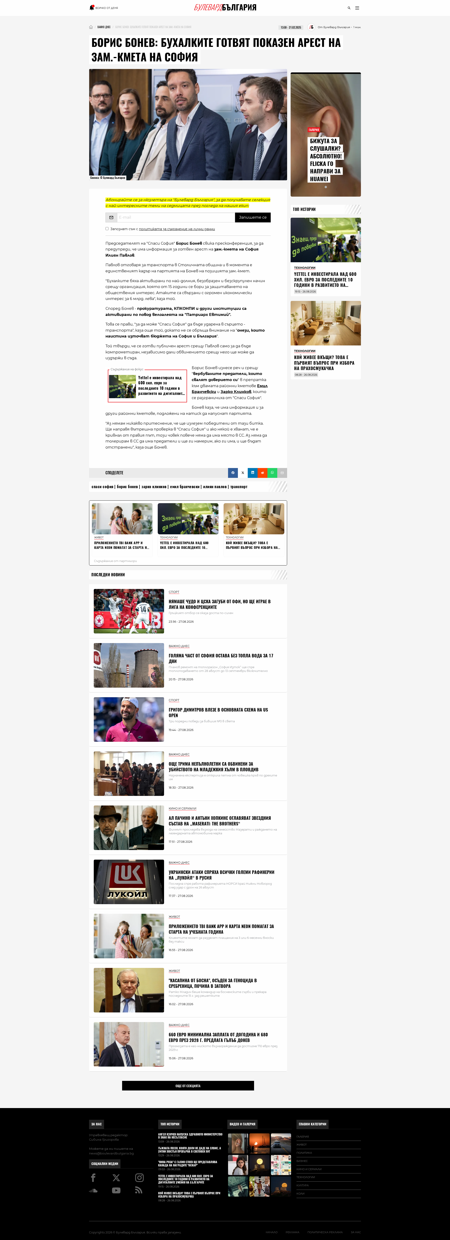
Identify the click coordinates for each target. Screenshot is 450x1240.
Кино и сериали (309, 1169)
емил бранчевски (185, 486)
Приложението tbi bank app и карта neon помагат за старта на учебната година (221, 929)
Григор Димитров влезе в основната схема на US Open (218, 712)
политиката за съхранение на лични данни (177, 229)
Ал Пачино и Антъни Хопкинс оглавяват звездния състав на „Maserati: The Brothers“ (220, 820)
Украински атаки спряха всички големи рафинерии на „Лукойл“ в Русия (221, 874)
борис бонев (127, 486)
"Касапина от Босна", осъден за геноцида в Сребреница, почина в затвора (213, 983)
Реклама (292, 1232)
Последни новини (108, 574)
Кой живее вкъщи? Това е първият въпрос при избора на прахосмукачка (324, 362)
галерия (302, 1136)
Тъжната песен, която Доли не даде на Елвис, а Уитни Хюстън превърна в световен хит (189, 1150)
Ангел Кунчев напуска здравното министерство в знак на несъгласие (190, 1136)
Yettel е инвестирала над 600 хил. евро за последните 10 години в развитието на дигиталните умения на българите (325, 285)
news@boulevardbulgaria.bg (111, 1153)
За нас (96, 1124)
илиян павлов (215, 486)
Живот (301, 1144)
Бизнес (302, 1161)
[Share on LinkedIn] (253, 473)
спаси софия (102, 486)
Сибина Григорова (104, 1139)
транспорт (239, 486)
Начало (272, 1232)
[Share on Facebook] (233, 473)
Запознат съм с (162, 229)
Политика (304, 1152)
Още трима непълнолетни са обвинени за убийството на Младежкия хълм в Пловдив (214, 766)
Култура (302, 1185)
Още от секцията (188, 1085)
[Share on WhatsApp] (272, 473)
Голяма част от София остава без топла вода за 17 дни (221, 658)
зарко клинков (154, 486)
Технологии (305, 1177)
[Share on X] (243, 473)
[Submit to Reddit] (262, 473)
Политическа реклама (325, 1232)
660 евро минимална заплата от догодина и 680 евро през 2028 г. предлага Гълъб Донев (218, 1037)
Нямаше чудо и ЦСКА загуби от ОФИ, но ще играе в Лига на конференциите (220, 604)
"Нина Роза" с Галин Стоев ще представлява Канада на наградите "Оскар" (187, 1164)
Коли (300, 1193)
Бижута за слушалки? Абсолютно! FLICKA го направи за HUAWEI (326, 160)
